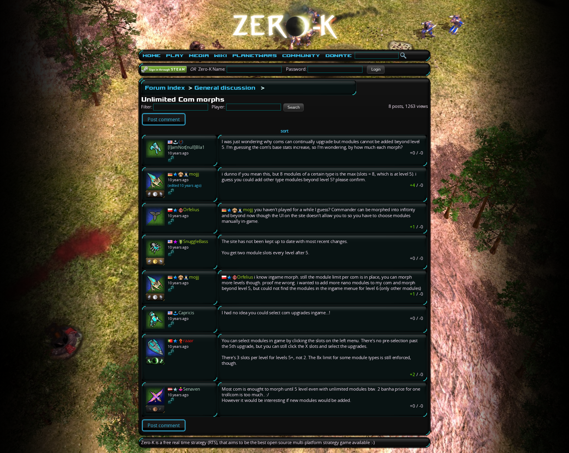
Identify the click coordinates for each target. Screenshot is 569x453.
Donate (338, 55)
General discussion (224, 87)
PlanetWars (254, 55)
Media (199, 55)
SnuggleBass (195, 241)
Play (174, 55)
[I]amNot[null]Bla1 (186, 147)
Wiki (220, 55)
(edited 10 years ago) (185, 185)
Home (152, 55)
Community (301, 55)
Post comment (164, 119)
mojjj (194, 174)
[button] (376, 69)
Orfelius (191, 209)
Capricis (186, 312)
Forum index (165, 87)
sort (284, 131)
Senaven (191, 389)
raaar (188, 340)
